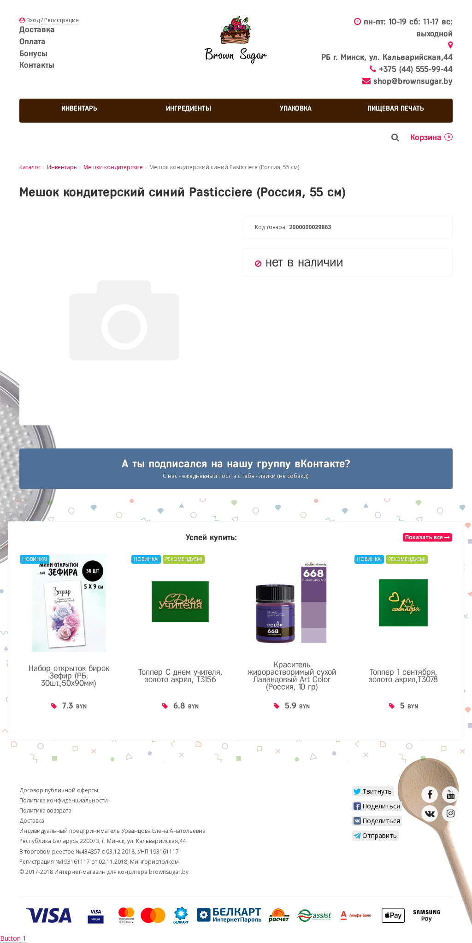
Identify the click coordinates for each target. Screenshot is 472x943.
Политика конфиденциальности (63, 800)
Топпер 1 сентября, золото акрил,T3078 (403, 676)
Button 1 (13, 938)
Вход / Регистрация (52, 20)
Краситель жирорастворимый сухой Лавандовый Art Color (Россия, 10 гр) (292, 675)
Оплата (32, 41)
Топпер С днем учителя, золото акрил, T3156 (180, 676)
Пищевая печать (395, 108)
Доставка (37, 29)
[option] (68, 641)
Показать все (424, 537)
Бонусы (33, 53)
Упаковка (296, 108)
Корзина (430, 137)
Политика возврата (45, 810)
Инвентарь (79, 108)
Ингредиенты (188, 108)
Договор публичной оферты (58, 790)
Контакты (36, 65)
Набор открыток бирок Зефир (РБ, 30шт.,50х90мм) (69, 675)
